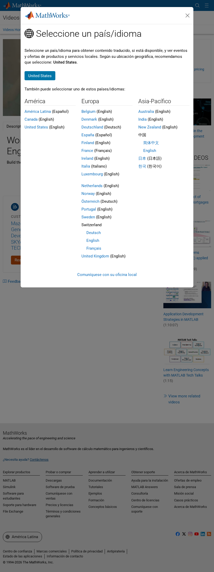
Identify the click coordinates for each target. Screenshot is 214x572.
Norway (88, 193)
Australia (146, 111)
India (142, 119)
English (92, 240)
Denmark (89, 119)
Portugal (88, 209)
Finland (87, 142)
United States (36, 127)
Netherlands (92, 185)
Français (93, 248)
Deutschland (92, 127)
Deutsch (93, 232)
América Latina (38, 111)
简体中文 (151, 142)
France (87, 150)
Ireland (87, 158)
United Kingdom (95, 256)
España (87, 135)
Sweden (88, 217)
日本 (142, 158)
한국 (142, 166)
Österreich (90, 201)
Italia (85, 166)
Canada (31, 119)
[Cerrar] (188, 16)
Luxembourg (92, 174)
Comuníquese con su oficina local (107, 274)
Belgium (88, 111)
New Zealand (149, 127)
